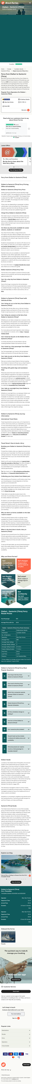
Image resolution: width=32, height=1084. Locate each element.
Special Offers (12, 219)
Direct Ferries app (10, 491)
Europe (9, 69)
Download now (16, 979)
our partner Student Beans (8, 246)
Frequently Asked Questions (17, 473)
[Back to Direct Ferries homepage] (9, 3)
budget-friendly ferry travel (22, 264)
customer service (20, 378)
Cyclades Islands (18, 69)
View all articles (16, 882)
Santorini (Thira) (5, 71)
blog (2, 291)
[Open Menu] (30, 3)
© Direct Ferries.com (5, 1075)
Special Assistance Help (18, 383)
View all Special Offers (16, 170)
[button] (16, 676)
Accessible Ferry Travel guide (17, 385)
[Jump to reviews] (16, 64)
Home (2, 69)
